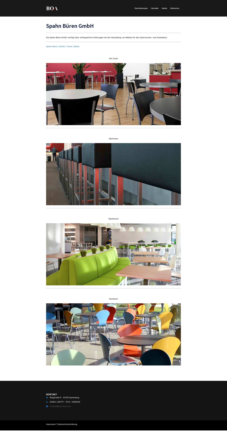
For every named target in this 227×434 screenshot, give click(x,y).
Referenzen (174, 8)
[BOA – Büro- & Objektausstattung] (52, 8)
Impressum (51, 424)
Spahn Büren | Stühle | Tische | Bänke (62, 46)
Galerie (164, 8)
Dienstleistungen (141, 8)
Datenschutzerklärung (67, 424)
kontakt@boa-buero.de (60, 406)
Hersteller (154, 8)
